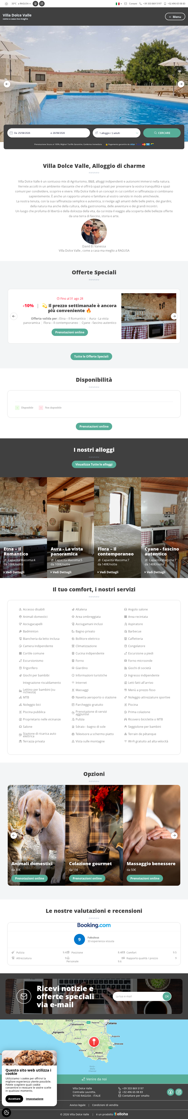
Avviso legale (78, 1105)
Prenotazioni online (69, 332)
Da (15, 133)
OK (167, 996)
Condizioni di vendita (105, 1105)
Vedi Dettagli (15, 572)
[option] (94, 84)
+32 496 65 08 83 (132, 1092)
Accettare (14, 1098)
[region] (29, 1078)
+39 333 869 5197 (133, 1088)
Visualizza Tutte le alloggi (94, 464)
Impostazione (34, 1098)
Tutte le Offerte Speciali (91, 356)
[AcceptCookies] (6, 1112)
